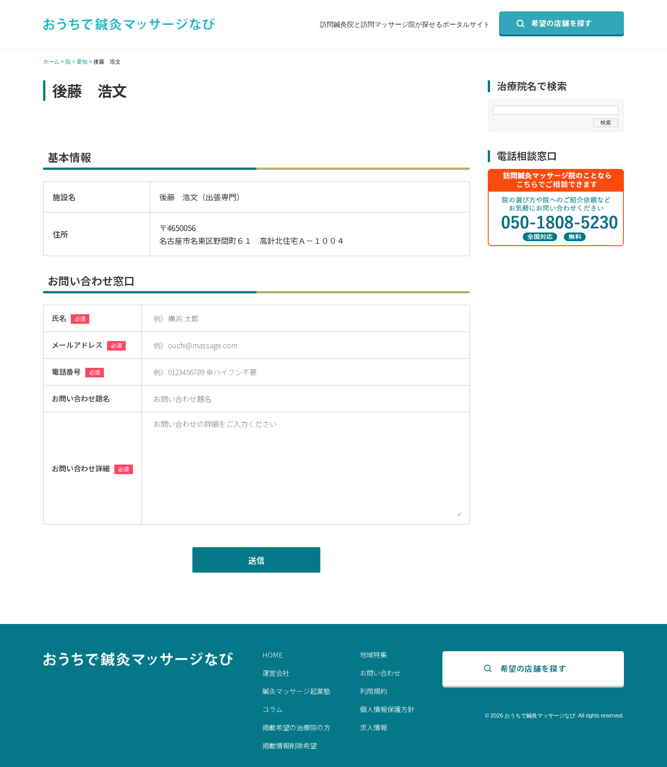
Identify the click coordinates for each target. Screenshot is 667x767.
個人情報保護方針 (387, 709)
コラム (272, 709)
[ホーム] (129, 24)
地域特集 (373, 654)
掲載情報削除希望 (289, 745)
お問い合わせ (380, 672)
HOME (272, 654)
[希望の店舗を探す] (561, 23)
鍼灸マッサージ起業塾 (296, 691)
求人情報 (373, 727)
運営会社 (275, 672)
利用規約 (373, 691)
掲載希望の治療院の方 (296, 727)
